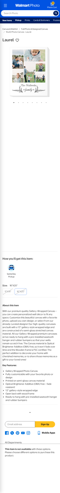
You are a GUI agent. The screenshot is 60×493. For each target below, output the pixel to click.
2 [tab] (17, 101)
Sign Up (45, 424)
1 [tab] (13, 101)
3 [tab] (22, 101)
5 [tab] (31, 101)
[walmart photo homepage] (27, 5)
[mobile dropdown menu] (5, 5)
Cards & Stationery (41, 20)
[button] (17, 40)
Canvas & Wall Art (10, 29)
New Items (7, 20)
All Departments (13, 442)
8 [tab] (45, 101)
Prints (27, 20)
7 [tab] (40, 101)
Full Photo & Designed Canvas (34, 29)
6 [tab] (36, 101)
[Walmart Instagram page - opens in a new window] (28, 432)
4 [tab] (27, 101)
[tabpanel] (30, 71)
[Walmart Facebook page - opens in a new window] (7, 432)
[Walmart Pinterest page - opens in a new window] (17, 432)
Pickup (18, 20)
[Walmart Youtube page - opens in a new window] (23, 432)
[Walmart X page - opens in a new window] (12, 432)
